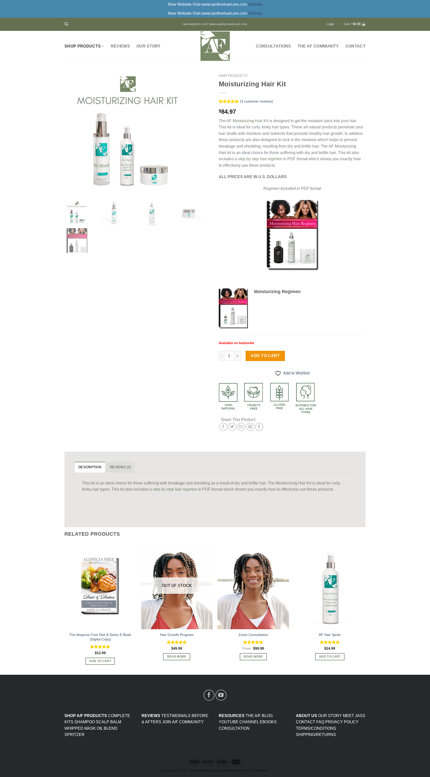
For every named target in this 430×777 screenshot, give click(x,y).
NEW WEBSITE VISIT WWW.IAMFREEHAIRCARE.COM (215, 24)
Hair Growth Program (177, 635)
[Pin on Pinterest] (250, 427)
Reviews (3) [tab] (120, 467)
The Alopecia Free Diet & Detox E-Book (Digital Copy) (100, 637)
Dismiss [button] (255, 4)
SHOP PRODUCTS (82, 46)
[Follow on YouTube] (220, 695)
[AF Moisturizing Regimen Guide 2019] (233, 308)
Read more (176, 656)
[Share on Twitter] (232, 427)
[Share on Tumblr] (259, 427)
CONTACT (355, 46)
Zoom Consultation (253, 635)
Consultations (273, 46)
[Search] (66, 24)
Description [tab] (89, 467)
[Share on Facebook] (223, 427)
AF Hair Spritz (330, 635)
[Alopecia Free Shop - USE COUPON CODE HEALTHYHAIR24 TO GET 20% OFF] (215, 46)
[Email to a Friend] (241, 427)
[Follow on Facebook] (209, 695)
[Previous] (64, 608)
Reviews (120, 46)
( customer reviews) (256, 101)
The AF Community (318, 46)
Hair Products (233, 76)
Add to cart (265, 356)
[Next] (365, 608)
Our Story (148, 46)
